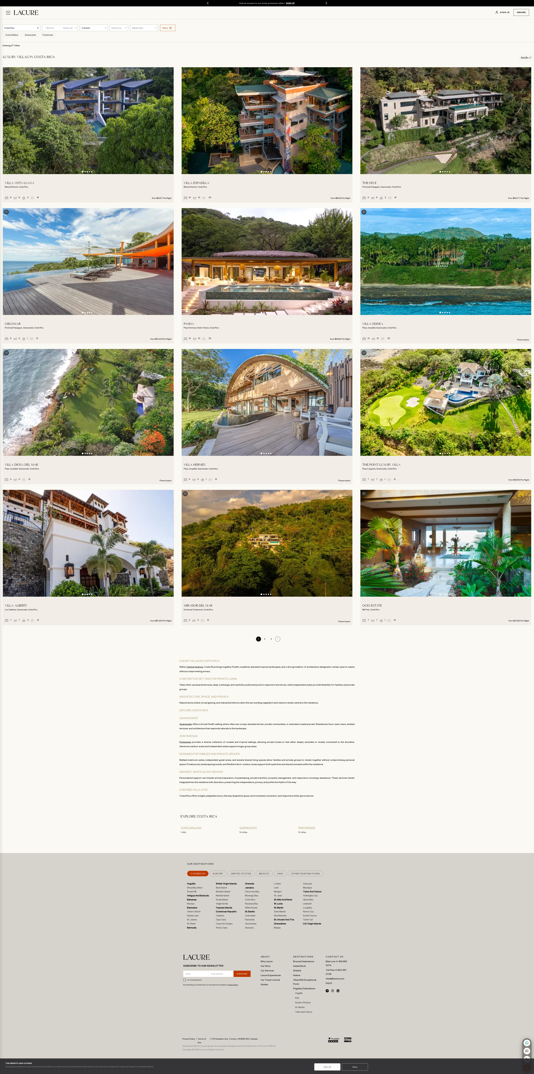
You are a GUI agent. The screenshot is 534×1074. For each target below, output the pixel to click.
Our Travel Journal (270, 979)
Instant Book (299, 965)
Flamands (249, 920)
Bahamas (191, 900)
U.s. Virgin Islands (312, 924)
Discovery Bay (252, 892)
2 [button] (264, 639)
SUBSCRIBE (242, 974)
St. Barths (250, 912)
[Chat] (527, 1051)
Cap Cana (221, 920)
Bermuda (191, 928)
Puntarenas (185, 741)
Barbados (192, 908)
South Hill (191, 892)
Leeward (307, 904)
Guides (264, 984)
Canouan (307, 884)
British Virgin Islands (226, 884)
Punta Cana (221, 928)
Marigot (278, 892)
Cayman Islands (224, 908)
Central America (194, 666)
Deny (355, 1067)
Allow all (327, 1067)
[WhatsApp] (527, 1043)
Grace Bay (308, 900)
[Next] (326, 3)
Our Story (265, 965)
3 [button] (271, 639)
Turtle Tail (308, 920)
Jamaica (249, 888)
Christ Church (194, 912)
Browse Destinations (303, 961)
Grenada (249, 884)
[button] (82, 172)
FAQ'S (329, 983)
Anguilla (191, 884)
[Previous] (207, 3)
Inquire (521, 13)
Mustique (307, 888)
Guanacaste (185, 724)
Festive (296, 975)
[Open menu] (8, 13)
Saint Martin (280, 912)
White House (251, 908)
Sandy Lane (193, 916)
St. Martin (278, 908)
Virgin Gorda (222, 904)
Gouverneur (250, 924)
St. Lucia (278, 904)
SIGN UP (290, 3)
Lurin (276, 888)
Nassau (190, 904)
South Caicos (310, 916)
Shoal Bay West (194, 888)
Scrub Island (222, 900)
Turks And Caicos (312, 892)
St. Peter (191, 924)
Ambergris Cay (310, 896)
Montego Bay (251, 896)
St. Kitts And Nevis (283, 900)
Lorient (277, 884)
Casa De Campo (224, 924)
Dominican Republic (226, 912)
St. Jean (278, 896)
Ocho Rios (250, 900)
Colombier (250, 916)
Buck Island (221, 888)
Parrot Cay (308, 912)
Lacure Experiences (271, 975)
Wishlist (297, 970)
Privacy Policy (233, 985)
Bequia (277, 928)
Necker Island (222, 896)
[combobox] (9, 27)
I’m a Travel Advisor (194, 980)
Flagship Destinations (304, 988)
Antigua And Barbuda (198, 896)
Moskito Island (223, 892)
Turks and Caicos (303, 1012)
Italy (297, 998)
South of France (303, 1003)
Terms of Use (201, 1040)
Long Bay (307, 908)
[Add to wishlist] (6, 71)
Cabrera (220, 916)
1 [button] (258, 639)
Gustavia (249, 928)
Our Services (267, 970)
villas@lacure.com (335, 978)
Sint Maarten (280, 916)
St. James (192, 920)
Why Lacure (267, 961)
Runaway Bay (251, 904)
